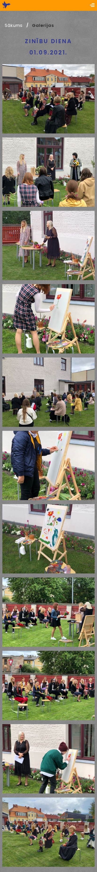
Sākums (14, 25)
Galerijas (43, 25)
